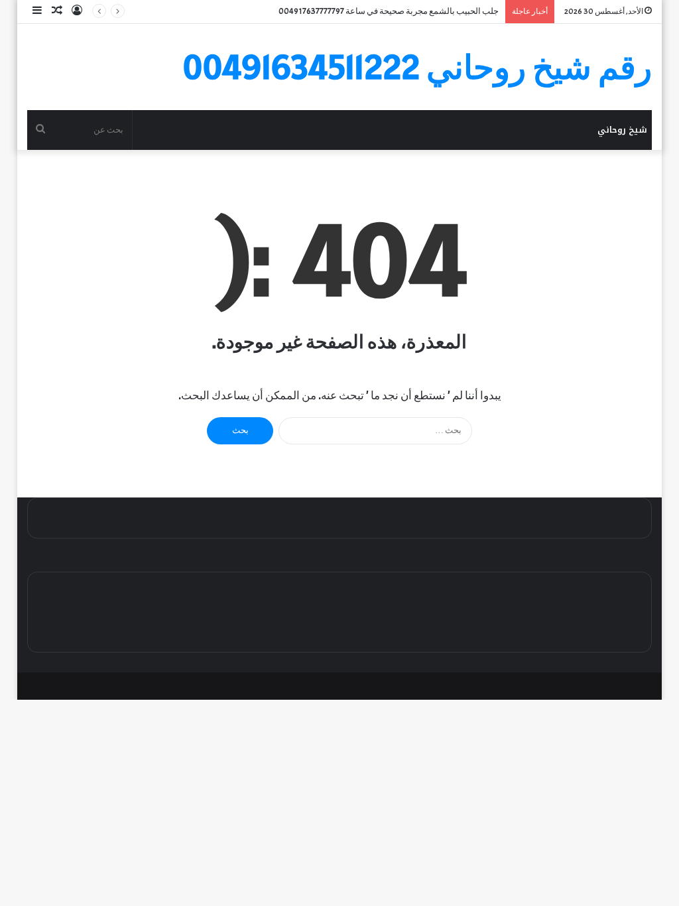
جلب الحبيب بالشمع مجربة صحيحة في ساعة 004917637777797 (388, 11)
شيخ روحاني (622, 129)
